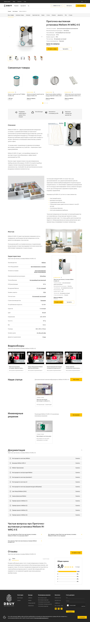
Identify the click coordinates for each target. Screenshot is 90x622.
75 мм (44, 337)
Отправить (70, 611)
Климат (19, 600)
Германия (43, 300)
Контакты (19, 1)
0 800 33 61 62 (58, 597)
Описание (28, 15)
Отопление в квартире (43, 606)
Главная (9, 11)
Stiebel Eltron (31, 605)
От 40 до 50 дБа (41, 333)
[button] (42, 36)
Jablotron (30, 597)
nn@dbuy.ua (57, 603)
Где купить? (23, 5)
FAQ (66, 15)
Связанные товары (20, 15)
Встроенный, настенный (39, 296)
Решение (40, 423)
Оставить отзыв (76, 552)
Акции (14, 1)
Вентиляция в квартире (43, 599)
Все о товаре (11, 15)
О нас (25, 1)
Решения (16, 5)
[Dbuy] (8, 6)
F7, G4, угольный (41, 288)
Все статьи (76, 379)
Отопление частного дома (44, 602)
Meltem (44, 262)
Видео (43, 15)
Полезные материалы (42, 386)
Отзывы (70, 15)
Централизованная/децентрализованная (40, 271)
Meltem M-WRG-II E (22, 11)
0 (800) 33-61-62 (56, 5)
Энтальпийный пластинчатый (38, 280)
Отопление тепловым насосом (45, 604)
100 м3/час (43, 276)
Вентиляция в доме (42, 597)
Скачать (78, 458)
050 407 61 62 (58, 600)
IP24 (44, 292)
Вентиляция (15, 11)
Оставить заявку (52, 49)
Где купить (65, 49)
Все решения (76, 415)
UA (85, 1)
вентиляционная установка (38, 266)
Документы (60, 15)
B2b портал (69, 5)
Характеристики (35, 15)
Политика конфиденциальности (41, 618)
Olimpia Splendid (31, 603)
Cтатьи (48, 15)
